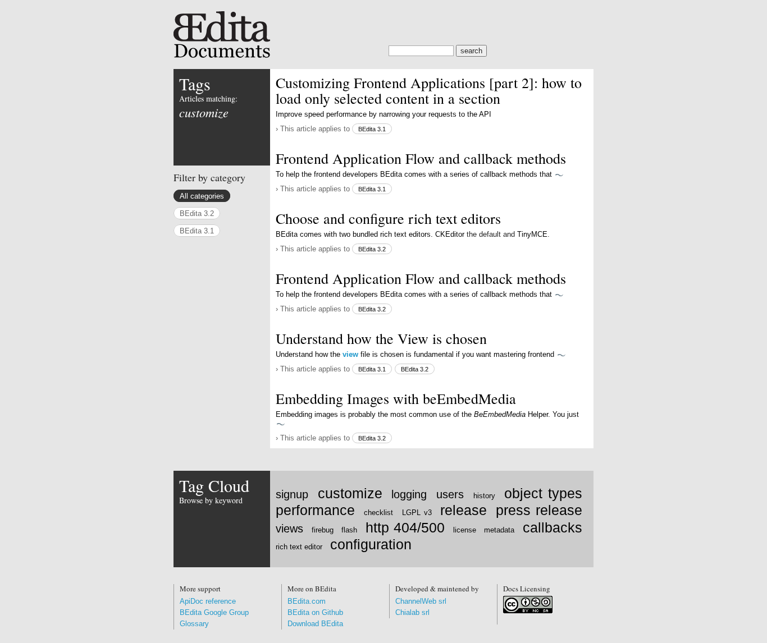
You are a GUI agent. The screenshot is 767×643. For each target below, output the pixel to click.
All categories (202, 196)
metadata (499, 530)
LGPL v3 (417, 512)
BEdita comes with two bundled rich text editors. (355, 234)
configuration (371, 544)
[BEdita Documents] (383, 29)
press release (539, 510)
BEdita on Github (315, 612)
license (464, 530)
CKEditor (449, 234)
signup (292, 494)
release (463, 510)
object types (543, 493)
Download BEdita (315, 623)
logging (409, 494)
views (289, 528)
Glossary (194, 623)
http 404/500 (405, 527)
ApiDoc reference (208, 601)
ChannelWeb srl (420, 601)
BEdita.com (306, 601)
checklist (378, 512)
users (450, 494)
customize (350, 493)
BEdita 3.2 (372, 249)
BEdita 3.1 (372, 129)
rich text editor (299, 547)
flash (349, 530)
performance (315, 510)
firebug (323, 530)
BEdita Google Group (214, 612)
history (484, 496)
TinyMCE (532, 234)
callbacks (552, 527)
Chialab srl (412, 612)
